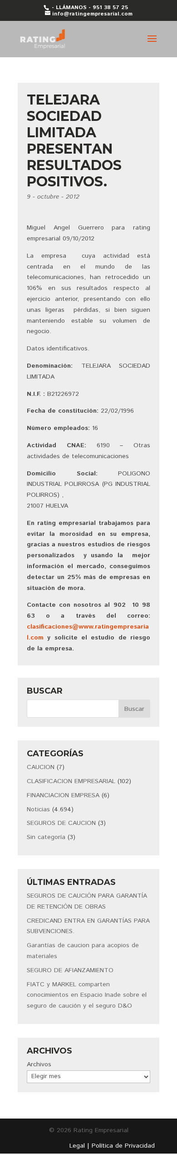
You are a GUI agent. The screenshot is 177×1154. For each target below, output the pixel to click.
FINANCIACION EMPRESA (63, 795)
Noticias (38, 809)
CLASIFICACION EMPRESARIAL (71, 781)
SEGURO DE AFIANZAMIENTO (70, 970)
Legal (77, 1145)
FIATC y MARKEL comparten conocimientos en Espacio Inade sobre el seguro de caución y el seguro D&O (87, 995)
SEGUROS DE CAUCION (61, 823)
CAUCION (40, 767)
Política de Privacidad (123, 1145)
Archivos (39, 1064)
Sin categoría (46, 837)
